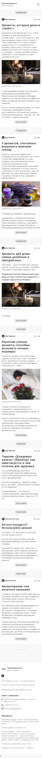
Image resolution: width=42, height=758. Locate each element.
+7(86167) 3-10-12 (11, 705)
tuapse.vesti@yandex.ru (13, 709)
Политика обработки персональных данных (18, 685)
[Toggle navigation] (38, 4)
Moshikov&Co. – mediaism (23, 748)
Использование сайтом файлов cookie (16, 690)
